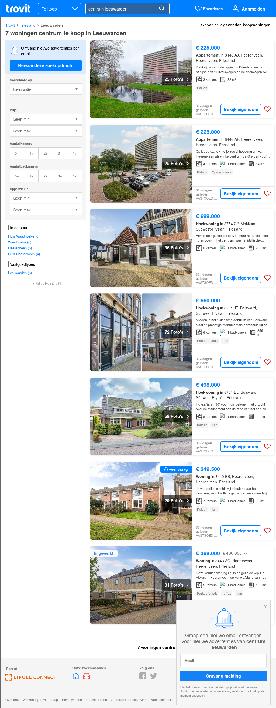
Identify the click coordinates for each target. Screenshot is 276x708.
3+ (60, 153)
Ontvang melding (223, 676)
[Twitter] (153, 678)
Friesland (28, 25)
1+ (31, 153)
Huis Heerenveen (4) (24, 253)
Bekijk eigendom (241, 109)
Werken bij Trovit (35, 699)
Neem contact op (163, 699)
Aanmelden (253, 9)
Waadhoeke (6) (19, 242)
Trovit (10, 25)
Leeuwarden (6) (20, 272)
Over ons (12, 699)
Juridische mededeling (194, 691)
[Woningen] (76, 678)
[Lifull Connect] (30, 679)
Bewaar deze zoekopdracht (46, 65)
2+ (46, 153)
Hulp (54, 699)
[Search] (161, 8)
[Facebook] (142, 678)
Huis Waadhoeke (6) (23, 236)
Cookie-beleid (96, 699)
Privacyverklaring (233, 691)
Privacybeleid (72, 699)
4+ (75, 153)
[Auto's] (86, 678)
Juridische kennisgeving (129, 699)
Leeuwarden (51, 25)
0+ (17, 153)
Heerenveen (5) (20, 247)
